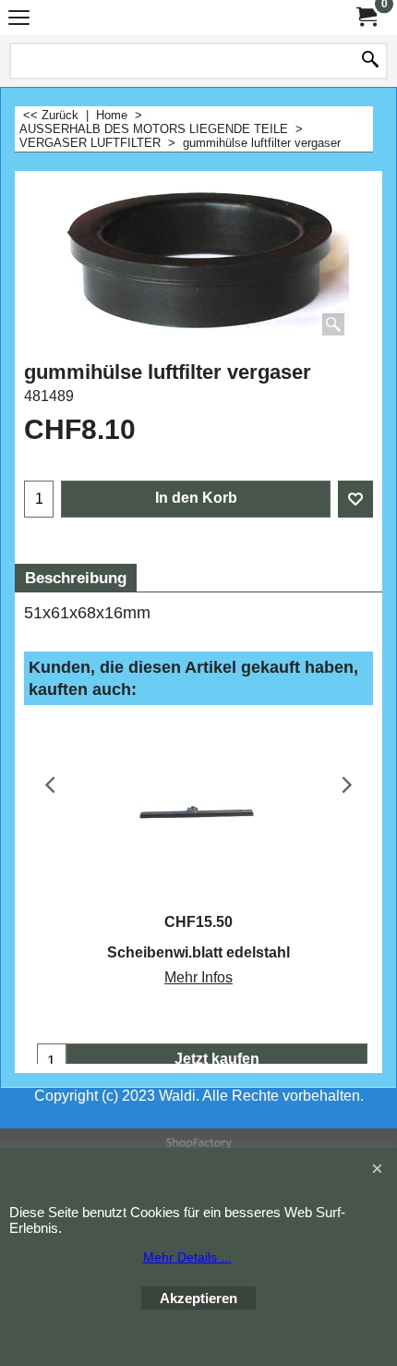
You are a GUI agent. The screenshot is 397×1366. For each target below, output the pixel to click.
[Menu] (19, 19)
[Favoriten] (355, 499)
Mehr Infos (198, 977)
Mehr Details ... (187, 1257)
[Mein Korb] (365, 17)
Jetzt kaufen (216, 1059)
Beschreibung (75, 578)
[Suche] (370, 61)
